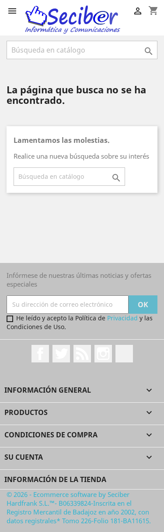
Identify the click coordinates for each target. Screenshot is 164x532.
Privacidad (122, 318)
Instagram (103, 353)
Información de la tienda (55, 479)
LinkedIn (124, 353)
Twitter (61, 353)
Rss (82, 353)
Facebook (40, 353)
